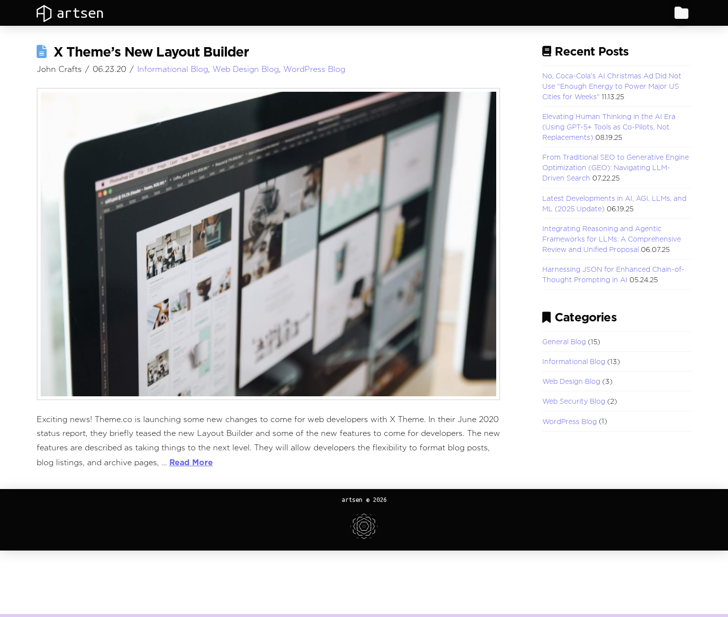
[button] (681, 12)
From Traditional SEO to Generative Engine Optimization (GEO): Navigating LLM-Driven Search (615, 167)
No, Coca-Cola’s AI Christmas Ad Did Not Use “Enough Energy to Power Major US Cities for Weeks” (611, 86)
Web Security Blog (573, 401)
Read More (191, 462)
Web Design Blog (245, 69)
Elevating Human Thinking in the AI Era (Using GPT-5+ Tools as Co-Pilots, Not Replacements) (609, 127)
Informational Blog (172, 69)
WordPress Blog (314, 69)
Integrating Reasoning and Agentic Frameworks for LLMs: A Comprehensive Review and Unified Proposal (611, 239)
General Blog (564, 341)
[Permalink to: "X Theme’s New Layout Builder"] (269, 244)
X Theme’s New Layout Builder (151, 51)
